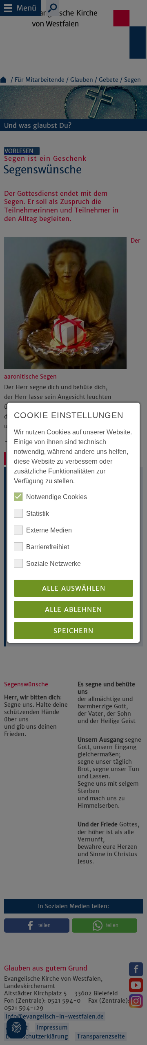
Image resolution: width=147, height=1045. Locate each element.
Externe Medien (49, 530)
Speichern (73, 631)
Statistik (37, 513)
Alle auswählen (73, 588)
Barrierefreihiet (47, 546)
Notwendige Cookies (56, 496)
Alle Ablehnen (73, 609)
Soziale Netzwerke (53, 563)
